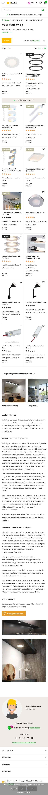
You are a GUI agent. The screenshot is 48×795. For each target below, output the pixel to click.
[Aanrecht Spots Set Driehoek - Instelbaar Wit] (12, 157)
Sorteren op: (28, 41)
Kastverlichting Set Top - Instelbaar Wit (35, 126)
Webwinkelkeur (35, 728)
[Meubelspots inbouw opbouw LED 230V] (36, 62)
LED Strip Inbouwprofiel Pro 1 (11, 347)
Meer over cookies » (24, 793)
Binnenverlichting (22, 20)
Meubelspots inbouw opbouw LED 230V (33, 75)
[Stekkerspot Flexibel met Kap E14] (12, 291)
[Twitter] (20, 738)
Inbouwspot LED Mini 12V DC (35, 213)
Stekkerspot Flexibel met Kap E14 (11, 303)
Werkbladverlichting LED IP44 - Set (35, 170)
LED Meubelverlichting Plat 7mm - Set (12, 213)
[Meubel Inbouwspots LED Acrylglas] (12, 244)
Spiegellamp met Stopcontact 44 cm (33, 257)
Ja (22, 789)
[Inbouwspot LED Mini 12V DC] (36, 201)
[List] (45, 48)
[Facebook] (16, 738)
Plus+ (41, 781)
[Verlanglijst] (40, 3)
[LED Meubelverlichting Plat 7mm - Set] (12, 201)
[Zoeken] (43, 10)
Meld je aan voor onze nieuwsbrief (24, 742)
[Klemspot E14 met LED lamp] (36, 291)
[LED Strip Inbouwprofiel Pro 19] (36, 334)
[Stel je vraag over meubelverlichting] (14, 613)
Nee (32, 789)
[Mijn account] (36, 3)
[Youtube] (32, 738)
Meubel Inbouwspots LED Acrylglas (11, 257)
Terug (6, 20)
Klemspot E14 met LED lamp (36, 302)
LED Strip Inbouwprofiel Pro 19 (35, 347)
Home (12, 20)
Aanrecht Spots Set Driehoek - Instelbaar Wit (11, 170)
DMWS (35, 781)
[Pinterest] (28, 738)
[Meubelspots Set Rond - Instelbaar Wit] (12, 114)
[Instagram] (24, 738)
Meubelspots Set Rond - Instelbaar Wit (10, 126)
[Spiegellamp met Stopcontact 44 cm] (36, 244)
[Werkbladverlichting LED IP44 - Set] (36, 157)
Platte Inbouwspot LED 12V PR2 (12, 75)
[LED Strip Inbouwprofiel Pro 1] (12, 334)
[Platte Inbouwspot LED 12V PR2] (12, 62)
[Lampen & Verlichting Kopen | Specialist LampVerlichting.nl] (12, 3)
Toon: (36, 48)
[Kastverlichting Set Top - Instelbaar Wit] (36, 114)
